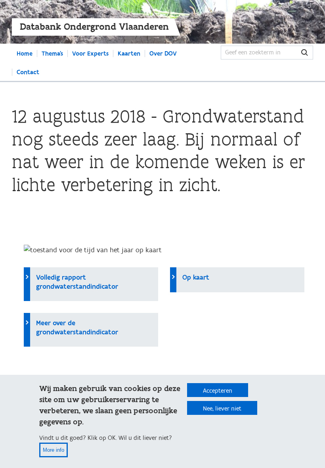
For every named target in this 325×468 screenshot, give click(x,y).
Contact (28, 72)
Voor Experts (90, 54)
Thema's (52, 54)
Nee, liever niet (222, 408)
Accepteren (217, 391)
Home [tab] (24, 54)
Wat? (304, 52)
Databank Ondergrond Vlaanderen (94, 27)
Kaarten (129, 54)
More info (53, 450)
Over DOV (163, 54)
